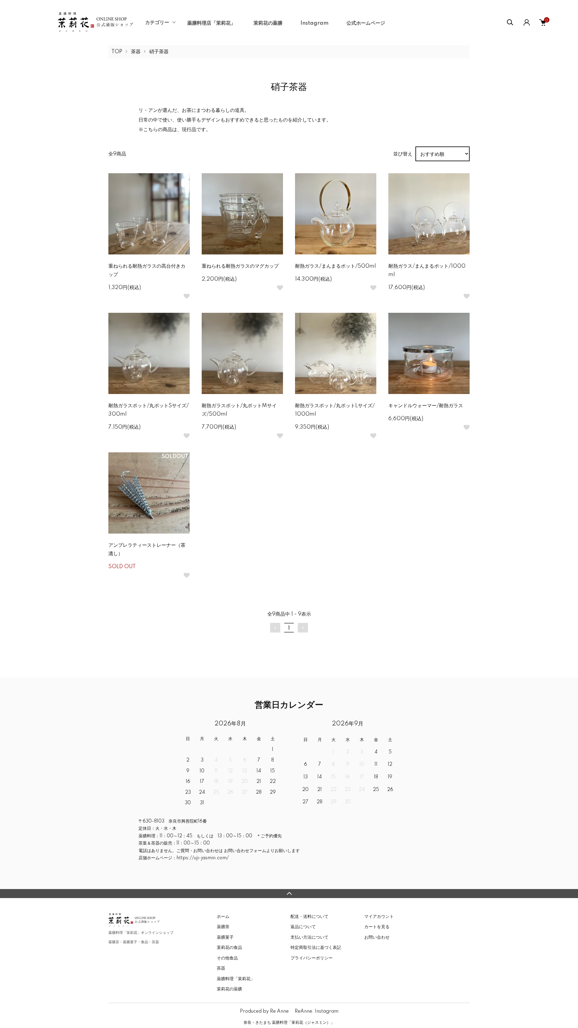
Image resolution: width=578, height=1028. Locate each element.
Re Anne (279, 1011)
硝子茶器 (159, 51)
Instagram (314, 23)
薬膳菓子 (225, 937)
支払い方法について (309, 937)
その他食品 (227, 958)
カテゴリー (157, 22)
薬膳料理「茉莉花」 (236, 979)
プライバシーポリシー (312, 958)
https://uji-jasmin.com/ (202, 858)
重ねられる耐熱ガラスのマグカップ (240, 266)
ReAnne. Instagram (316, 1011)
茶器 (136, 51)
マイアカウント (379, 916)
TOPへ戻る (289, 893)
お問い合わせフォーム (244, 850)
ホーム (223, 916)
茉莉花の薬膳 (267, 23)
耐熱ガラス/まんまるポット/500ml (335, 266)
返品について (303, 927)
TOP (116, 51)
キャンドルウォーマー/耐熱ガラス (425, 405)
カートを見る (377, 927)
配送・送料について (309, 916)
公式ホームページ (365, 23)
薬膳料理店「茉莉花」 (211, 23)
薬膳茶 (223, 927)
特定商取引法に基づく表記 (316, 947)
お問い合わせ (377, 937)
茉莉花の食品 (229, 947)
